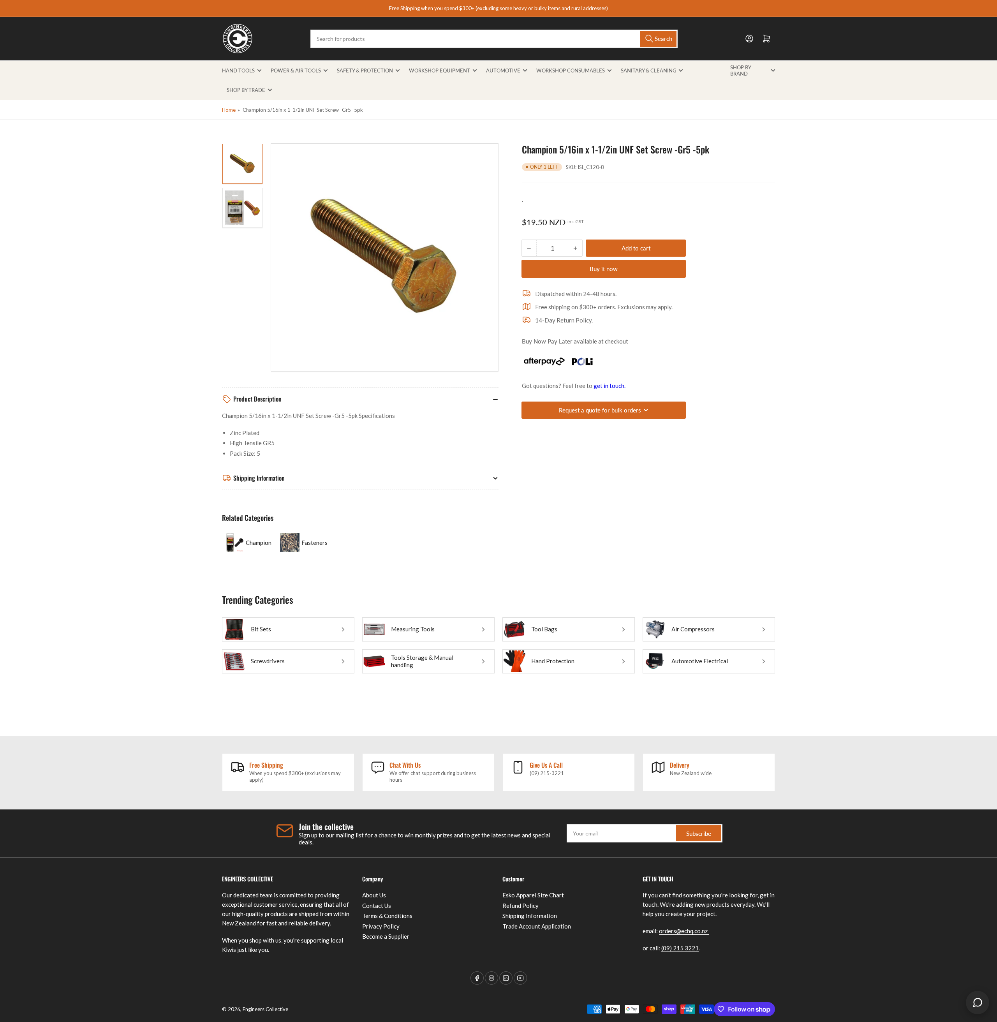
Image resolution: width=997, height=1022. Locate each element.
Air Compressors (693, 629)
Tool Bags (544, 629)
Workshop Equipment (439, 70)
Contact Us (376, 905)
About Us (374, 895)
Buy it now (604, 268)
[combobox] (493, 39)
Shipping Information (529, 915)
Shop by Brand (740, 70)
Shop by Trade (246, 90)
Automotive (503, 70)
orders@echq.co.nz (684, 930)
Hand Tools (238, 70)
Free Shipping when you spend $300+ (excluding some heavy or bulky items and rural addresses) (498, 8)
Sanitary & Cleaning (648, 70)
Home (229, 110)
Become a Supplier (385, 936)
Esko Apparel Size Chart (533, 895)
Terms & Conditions (387, 915)
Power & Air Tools (296, 70)
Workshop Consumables (570, 70)
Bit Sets (261, 629)
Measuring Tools (413, 629)
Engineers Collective (265, 1009)
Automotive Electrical (699, 660)
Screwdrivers (268, 660)
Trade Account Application (536, 926)
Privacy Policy (381, 926)
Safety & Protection (365, 70)
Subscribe (698, 833)
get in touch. (609, 385)
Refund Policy (520, 905)
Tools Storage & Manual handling (422, 661)
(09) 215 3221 (680, 948)
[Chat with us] (977, 1002)
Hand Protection (552, 660)
